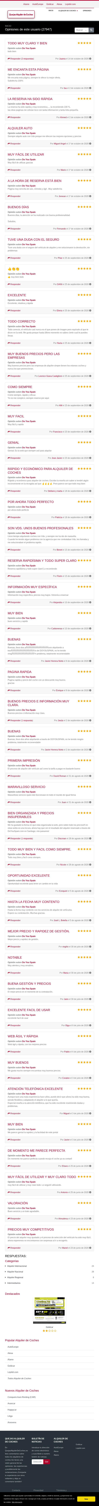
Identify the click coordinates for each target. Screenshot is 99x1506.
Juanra (62, 59)
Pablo (67, 1052)
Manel (65, 1248)
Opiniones (87, 11)
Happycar (12, 1410)
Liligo (10, 1416)
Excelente (17, 295)
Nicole (63, 865)
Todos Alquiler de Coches (19, 1378)
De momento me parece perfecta (36, 1150)
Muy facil (16, 416)
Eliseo (65, 1166)
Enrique (59, 690)
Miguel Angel (60, 144)
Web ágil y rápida (23, 1036)
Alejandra (57, 602)
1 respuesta (27, 720)
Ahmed (63, 117)
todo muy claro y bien (27, 43)
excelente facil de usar (29, 1010)
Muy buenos (18, 1062)
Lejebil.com (70, 4)
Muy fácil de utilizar (26, 154)
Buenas (14, 639)
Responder (15, 59)
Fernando (61, 229)
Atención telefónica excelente (35, 1089)
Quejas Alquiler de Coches (21, 14)
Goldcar (50, 4)
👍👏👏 (13, 269)
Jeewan (62, 196)
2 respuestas (27, 59)
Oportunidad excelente (29, 875)
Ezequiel (63, 891)
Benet (59, 550)
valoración (18, 1203)
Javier (67, 1140)
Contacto (16, 1490)
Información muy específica (32, 587)
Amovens (12, 1422)
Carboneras (56, 628)
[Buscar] (91, 30)
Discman (62, 838)
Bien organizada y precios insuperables (31, 815)
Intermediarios (13, 1283)
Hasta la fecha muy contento (33, 902)
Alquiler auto (20, 128)
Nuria (59, 343)
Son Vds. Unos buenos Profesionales (40, 528)
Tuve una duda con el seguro (33, 239)
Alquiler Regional (15, 1277)
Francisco (57, 432)
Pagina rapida (19, 672)
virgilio (65, 947)
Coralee (66, 1078)
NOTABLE (15, 957)
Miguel (66, 1113)
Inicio (51, 10)
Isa (65, 88)
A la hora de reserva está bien (34, 181)
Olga (67, 1025)
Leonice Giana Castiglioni (50, 376)
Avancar (11, 1403)
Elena (59, 310)
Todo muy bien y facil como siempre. (39, 849)
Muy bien (15, 1124)
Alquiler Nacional (15, 1272)
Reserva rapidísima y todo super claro (42, 560)
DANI (59, 284)
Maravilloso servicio (26, 787)
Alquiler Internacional (17, 1266)
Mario (63, 170)
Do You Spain (29, 48)
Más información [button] (17, 1502)
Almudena (63, 1219)
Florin (59, 576)
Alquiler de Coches (67, 11)
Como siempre (20, 387)
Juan (64, 802)
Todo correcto (21, 321)
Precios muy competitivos (31, 1229)
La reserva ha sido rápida (30, 99)
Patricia (58, 517)
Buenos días (18, 207)
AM (60, 405)
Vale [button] (86, 1499)
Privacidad (38, 1490)
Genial (13, 442)
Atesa (59, 4)
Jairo (66, 999)
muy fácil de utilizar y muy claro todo (42, 1177)
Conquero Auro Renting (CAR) (22, 1397)
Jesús (60, 720)
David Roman (59, 776)
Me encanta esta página (28, 69)
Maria (65, 973)
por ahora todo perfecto (31, 502)
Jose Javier (57, 458)
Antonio (64, 1192)
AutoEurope (37, 4)
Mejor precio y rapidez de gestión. (39, 931)
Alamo (26, 4)
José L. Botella (60, 920)
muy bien (15, 613)
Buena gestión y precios (29, 983)
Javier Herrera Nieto (54, 661)
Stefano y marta (55, 491)
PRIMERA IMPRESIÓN (24, 760)
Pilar (60, 258)
